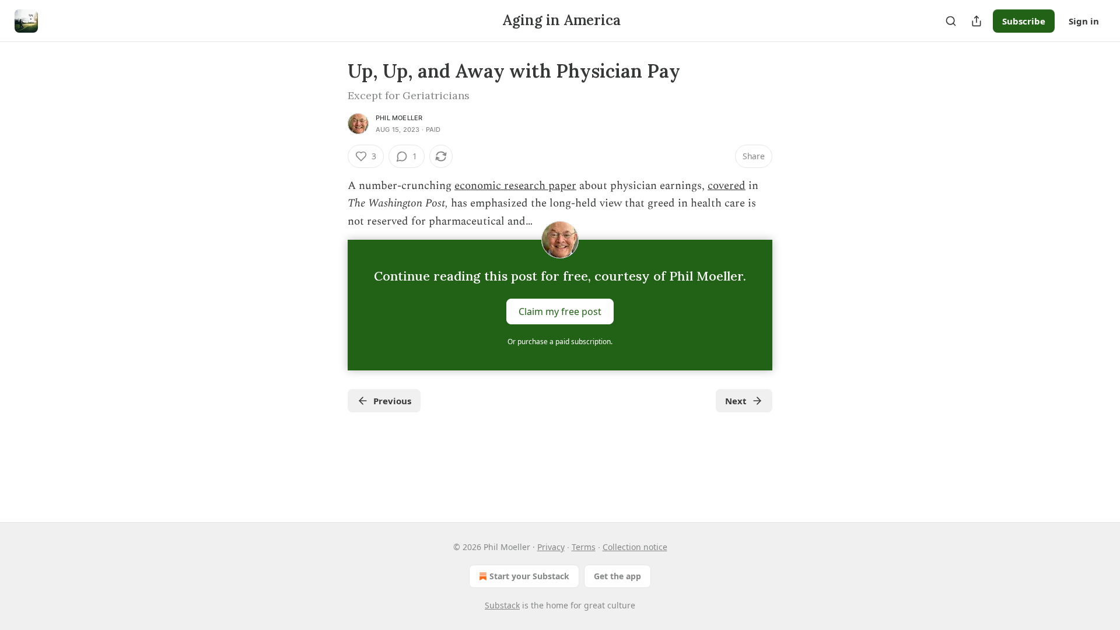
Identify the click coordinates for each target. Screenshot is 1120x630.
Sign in (1084, 21)
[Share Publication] (976, 21)
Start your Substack (529, 576)
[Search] (951, 21)
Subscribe (1023, 21)
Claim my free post (560, 311)
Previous (392, 401)
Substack (502, 605)
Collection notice (635, 546)
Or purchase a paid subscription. (560, 341)
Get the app (617, 576)
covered (727, 185)
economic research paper (515, 185)
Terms (584, 546)
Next (736, 401)
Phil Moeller (399, 118)
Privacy (551, 546)
